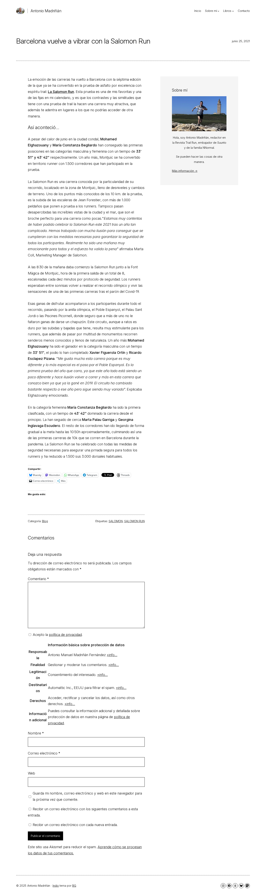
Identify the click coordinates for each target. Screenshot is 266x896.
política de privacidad (65, 635)
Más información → (184, 171)
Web (31, 773)
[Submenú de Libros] (233, 11)
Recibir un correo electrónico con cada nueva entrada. (75, 825)
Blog (45, 521)
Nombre (36, 733)
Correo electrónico (44, 753)
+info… (112, 655)
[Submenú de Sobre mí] (218, 11)
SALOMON (116, 521)
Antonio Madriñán (46, 11)
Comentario (38, 579)
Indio (56, 885)
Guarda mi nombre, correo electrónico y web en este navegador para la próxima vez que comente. (87, 796)
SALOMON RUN (134, 521)
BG (74, 885)
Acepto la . (58, 635)
